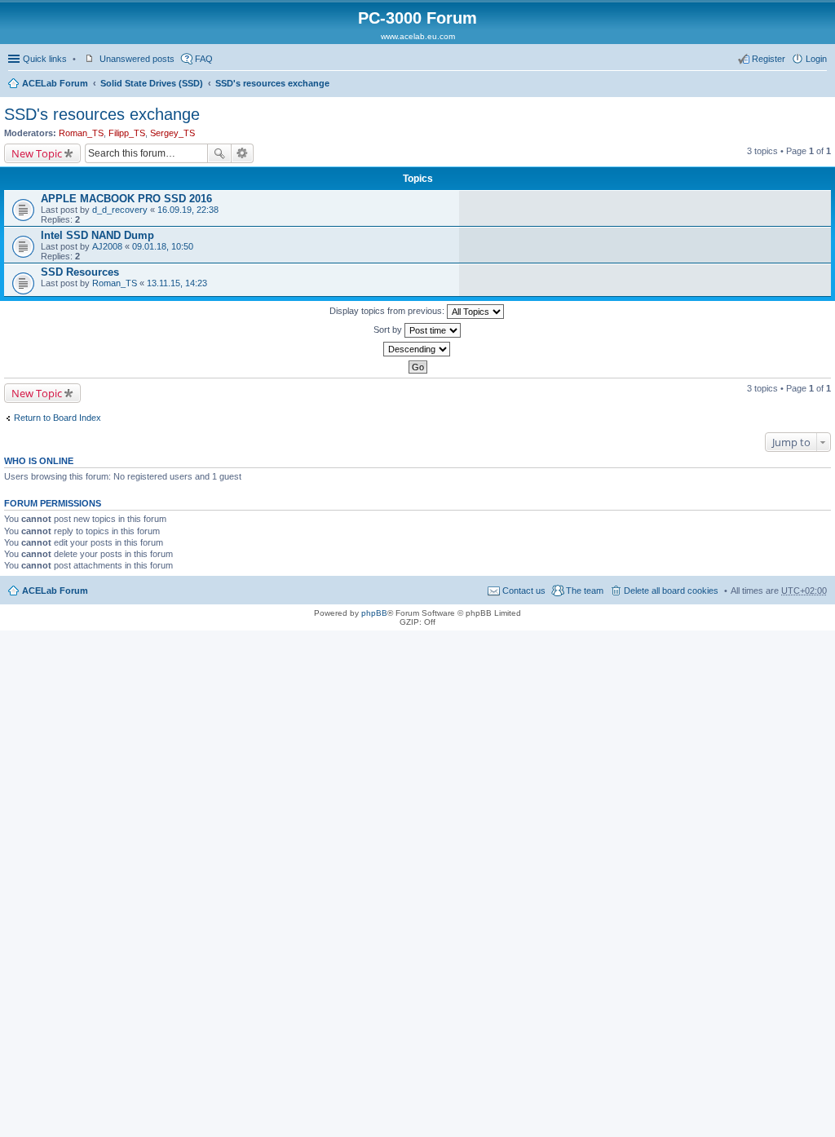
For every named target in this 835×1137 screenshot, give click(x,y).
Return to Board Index (57, 418)
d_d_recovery (120, 210)
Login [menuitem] (816, 59)
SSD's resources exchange (272, 83)
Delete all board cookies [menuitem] (671, 590)
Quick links (45, 59)
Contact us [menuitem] (524, 590)
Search (219, 153)
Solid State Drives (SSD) (151, 83)
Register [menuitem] (768, 59)
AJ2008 (107, 246)
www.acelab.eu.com (418, 36)
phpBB (374, 612)
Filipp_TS (126, 133)
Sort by (388, 329)
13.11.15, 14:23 (177, 283)
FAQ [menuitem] (204, 59)
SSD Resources (80, 272)
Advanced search (243, 153)
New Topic (36, 153)
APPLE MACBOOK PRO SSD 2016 (126, 198)
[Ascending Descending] (417, 349)
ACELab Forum (55, 83)
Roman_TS (81, 133)
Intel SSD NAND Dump (97, 235)
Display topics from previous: (388, 311)
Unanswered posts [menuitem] (137, 59)
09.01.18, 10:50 (162, 246)
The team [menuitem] (584, 590)
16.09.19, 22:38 (188, 210)
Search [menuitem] (820, 84)
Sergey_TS (172, 133)
